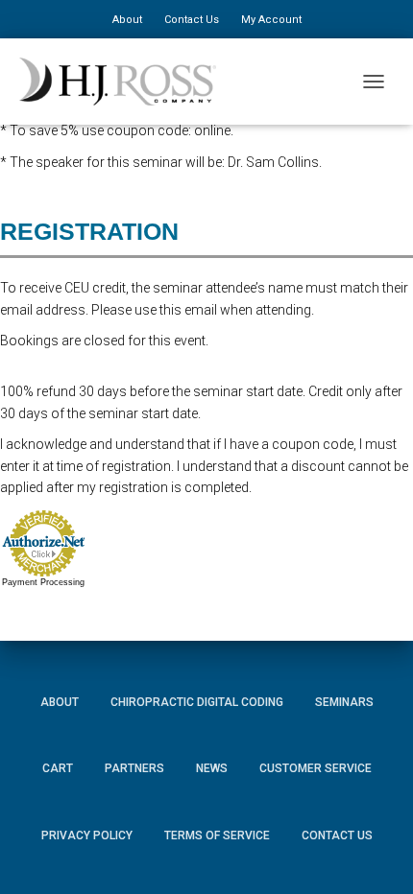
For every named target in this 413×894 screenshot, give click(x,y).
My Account (271, 19)
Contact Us (191, 19)
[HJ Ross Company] (125, 82)
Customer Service (315, 768)
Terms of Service (217, 835)
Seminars (344, 702)
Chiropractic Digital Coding (196, 702)
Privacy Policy (87, 835)
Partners (134, 768)
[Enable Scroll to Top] (375, 851)
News (212, 768)
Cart (57, 768)
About (127, 19)
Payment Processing (43, 582)
